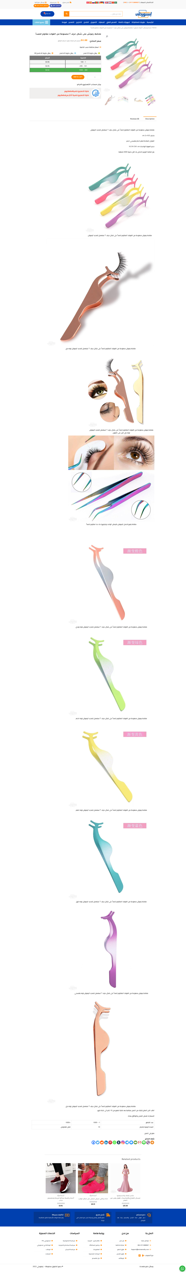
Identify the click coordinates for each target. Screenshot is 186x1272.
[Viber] (148, 1142)
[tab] (150, 118)
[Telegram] (127, 1142)
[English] (107, 2)
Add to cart (78, 77)
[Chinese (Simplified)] (113, 2)
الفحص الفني (111, 22)
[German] (101, 2)
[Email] (135, 1142)
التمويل (94, 22)
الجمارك (102, 22)
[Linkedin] (106, 1142)
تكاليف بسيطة (58, 1214)
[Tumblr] (119, 1142)
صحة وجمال (147, 27)
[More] (152, 1142)
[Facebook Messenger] (131, 1142)
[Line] (144, 1142)
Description (149, 118)
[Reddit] (102, 1142)
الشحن (86, 22)
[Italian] (99, 2)
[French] (104, 2)
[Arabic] (115, 2)
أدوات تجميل (138, 27)
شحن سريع (100, 1214)
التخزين (79, 22)
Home (154, 27)
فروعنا (64, 22)
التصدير (71, 22)
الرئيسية (150, 22)
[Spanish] (90, 2)
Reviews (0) (134, 118)
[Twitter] (98, 1142)
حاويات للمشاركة (138, 22)
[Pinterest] (110, 1142)
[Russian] (93, 2)
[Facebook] (93, 1142)
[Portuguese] (96, 2)
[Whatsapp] (114, 1142)
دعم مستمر (140, 1214)
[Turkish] (87, 2)
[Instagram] (123, 1142)
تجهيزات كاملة (124, 22)
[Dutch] (110, 2)
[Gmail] (140, 1142)
